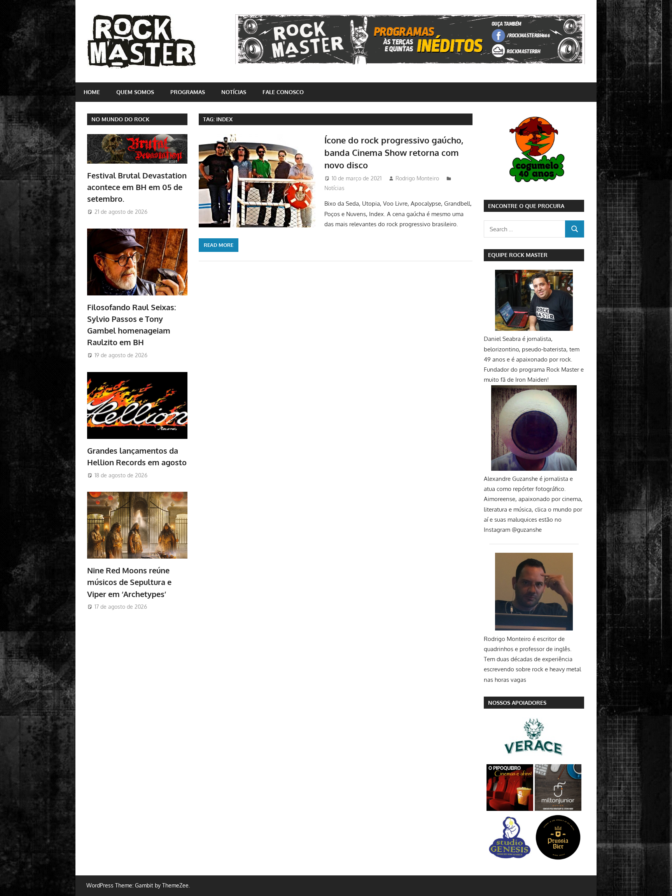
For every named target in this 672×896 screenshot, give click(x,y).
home (92, 92)
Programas (187, 92)
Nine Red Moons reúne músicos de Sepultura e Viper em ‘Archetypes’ (129, 582)
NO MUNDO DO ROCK (120, 119)
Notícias (233, 92)
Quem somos (135, 92)
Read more (218, 245)
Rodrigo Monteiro (417, 178)
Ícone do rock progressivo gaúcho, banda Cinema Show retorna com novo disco (393, 152)
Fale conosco (283, 92)
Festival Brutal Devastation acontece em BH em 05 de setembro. (137, 187)
